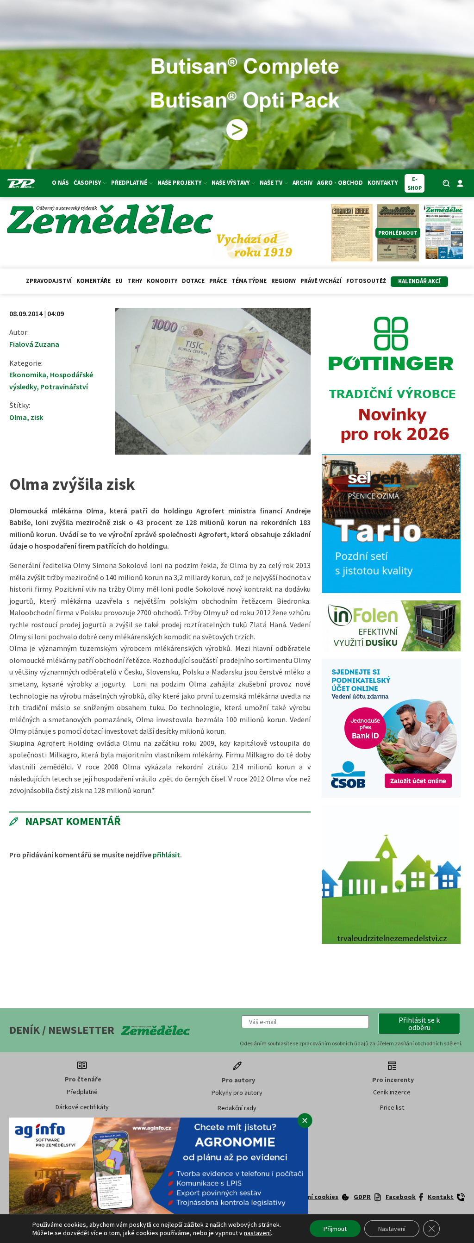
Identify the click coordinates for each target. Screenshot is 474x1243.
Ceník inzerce (392, 1092)
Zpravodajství (49, 281)
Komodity (162, 281)
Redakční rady (237, 1108)
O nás (60, 183)
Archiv (302, 183)
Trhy (134, 281)
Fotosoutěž (366, 281)
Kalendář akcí (419, 281)
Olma (18, 417)
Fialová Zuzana (34, 344)
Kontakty (383, 183)
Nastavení (391, 1228)
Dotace (193, 281)
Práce (218, 281)
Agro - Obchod (340, 183)
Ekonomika (27, 374)
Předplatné (82, 1091)
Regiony (283, 281)
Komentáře (93, 281)
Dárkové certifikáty (82, 1107)
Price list (392, 1107)
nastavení (257, 1233)
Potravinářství (64, 386)
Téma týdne (249, 281)
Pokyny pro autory (237, 1092)
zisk (37, 417)
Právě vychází (321, 281)
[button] (419, 1023)
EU (119, 281)
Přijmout (335, 1228)
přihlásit (166, 854)
